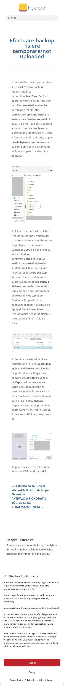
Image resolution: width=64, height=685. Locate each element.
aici (44, 471)
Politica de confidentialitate (38, 680)
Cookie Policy (16, 680)
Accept (32, 662)
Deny (32, 672)
